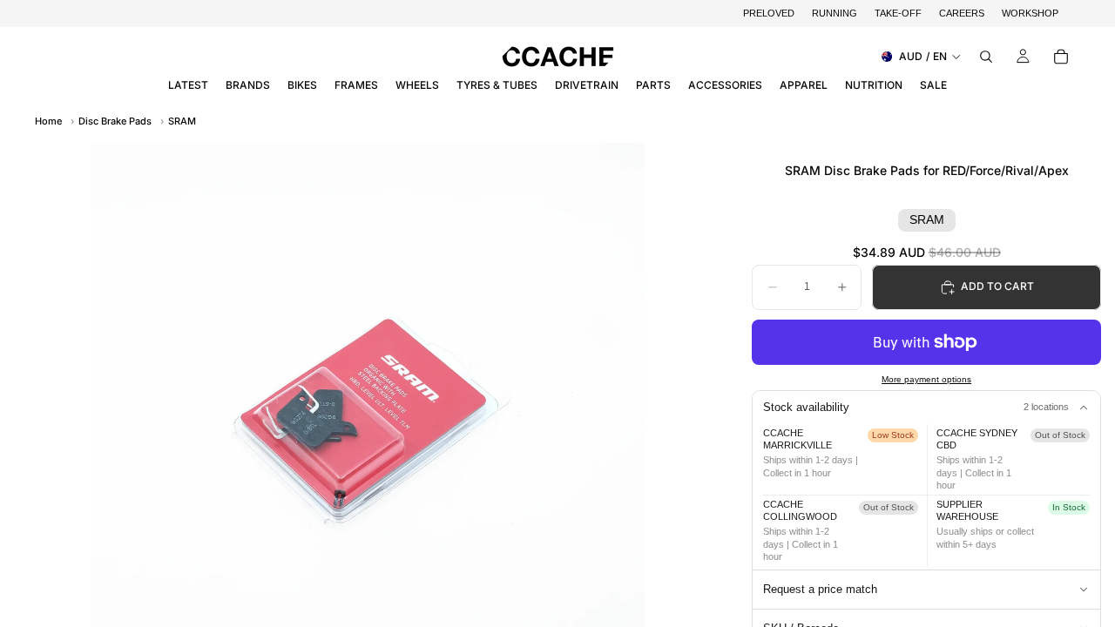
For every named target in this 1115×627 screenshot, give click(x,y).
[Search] (986, 56)
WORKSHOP (1030, 13)
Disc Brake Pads (115, 121)
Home (48, 121)
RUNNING (834, 13)
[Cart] (1061, 56)
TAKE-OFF (898, 13)
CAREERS (961, 13)
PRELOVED (768, 13)
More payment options (926, 379)
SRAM (182, 121)
